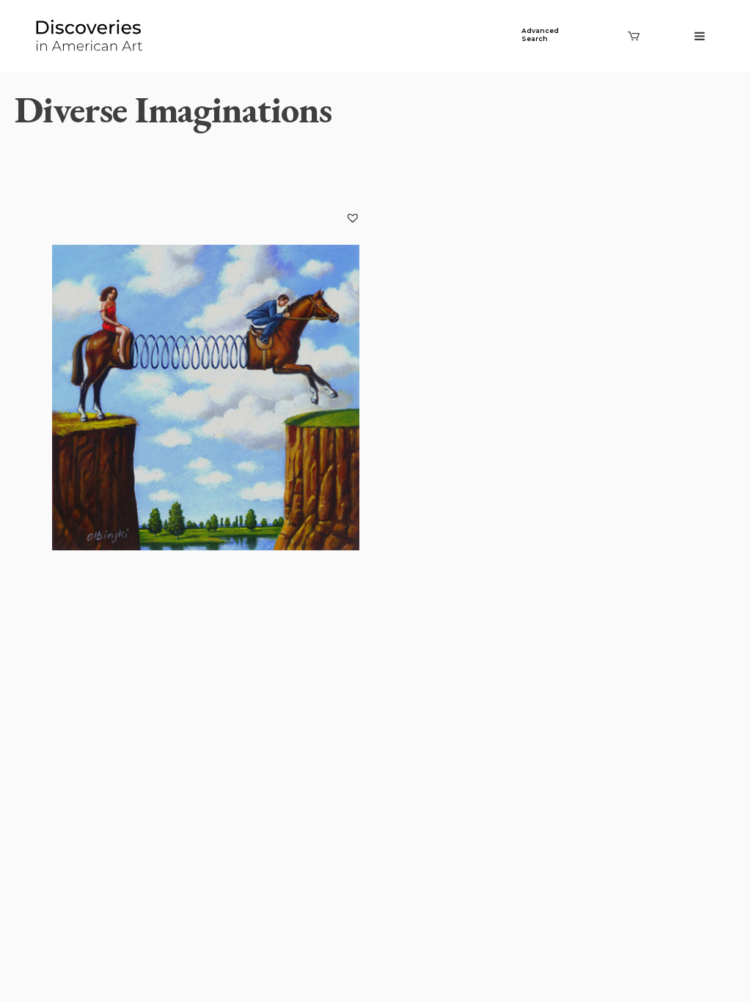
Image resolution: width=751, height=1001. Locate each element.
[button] (352, 217)
